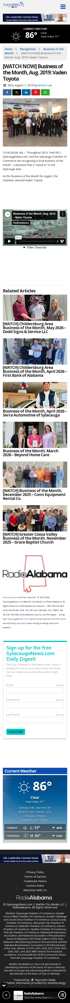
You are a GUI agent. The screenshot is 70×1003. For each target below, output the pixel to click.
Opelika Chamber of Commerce (48, 929)
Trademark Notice (35, 881)
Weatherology (56, 983)
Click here (8, 597)
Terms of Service (35, 876)
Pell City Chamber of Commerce (21, 932)
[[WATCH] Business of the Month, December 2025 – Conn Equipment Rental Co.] (35, 474)
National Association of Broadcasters (44, 935)
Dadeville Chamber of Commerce (37, 926)
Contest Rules (35, 885)
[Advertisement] (35, 18)
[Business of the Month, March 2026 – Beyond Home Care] (35, 435)
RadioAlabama (22, 907)
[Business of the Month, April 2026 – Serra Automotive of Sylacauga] (35, 395)
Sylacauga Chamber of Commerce (35, 913)
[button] (63, 7)
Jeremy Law (45, 85)
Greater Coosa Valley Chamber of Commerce (33, 915)
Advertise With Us (35, 890)
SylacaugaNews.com (18, 618)
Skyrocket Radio (45, 980)
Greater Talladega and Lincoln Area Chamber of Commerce (35, 918)
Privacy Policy (35, 872)
